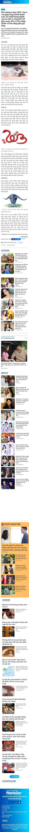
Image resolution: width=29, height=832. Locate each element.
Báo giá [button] (5, 820)
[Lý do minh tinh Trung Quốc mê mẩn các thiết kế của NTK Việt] (8, 449)
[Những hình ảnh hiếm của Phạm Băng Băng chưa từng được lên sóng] (8, 380)
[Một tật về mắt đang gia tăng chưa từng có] (8, 614)
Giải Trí (3, 9)
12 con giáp (20, 242)
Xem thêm (14, 776)
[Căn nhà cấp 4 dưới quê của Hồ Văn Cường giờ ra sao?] (8, 438)
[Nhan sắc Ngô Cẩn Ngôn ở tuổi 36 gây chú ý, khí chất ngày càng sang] (8, 392)
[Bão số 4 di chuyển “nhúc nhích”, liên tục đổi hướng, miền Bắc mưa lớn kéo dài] (8, 671)
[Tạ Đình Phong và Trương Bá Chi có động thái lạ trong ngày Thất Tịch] (8, 415)
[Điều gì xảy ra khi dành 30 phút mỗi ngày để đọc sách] (8, 631)
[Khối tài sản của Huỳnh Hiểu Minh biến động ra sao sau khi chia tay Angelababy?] (8, 426)
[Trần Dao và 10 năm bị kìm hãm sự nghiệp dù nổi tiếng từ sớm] (8, 403)
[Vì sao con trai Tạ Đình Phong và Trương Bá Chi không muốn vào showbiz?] (8, 483)
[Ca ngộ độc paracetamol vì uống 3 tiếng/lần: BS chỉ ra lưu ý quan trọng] (8, 691)
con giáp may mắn (11, 245)
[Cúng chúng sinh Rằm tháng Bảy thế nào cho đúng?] (8, 708)
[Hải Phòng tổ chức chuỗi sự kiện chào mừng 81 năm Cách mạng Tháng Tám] (8, 746)
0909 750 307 (5, 817)
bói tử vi (3, 245)
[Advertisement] (14, 505)
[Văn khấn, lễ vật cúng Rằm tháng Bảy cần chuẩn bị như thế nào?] (8, 726)
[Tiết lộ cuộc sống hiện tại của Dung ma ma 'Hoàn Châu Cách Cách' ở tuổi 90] (8, 472)
